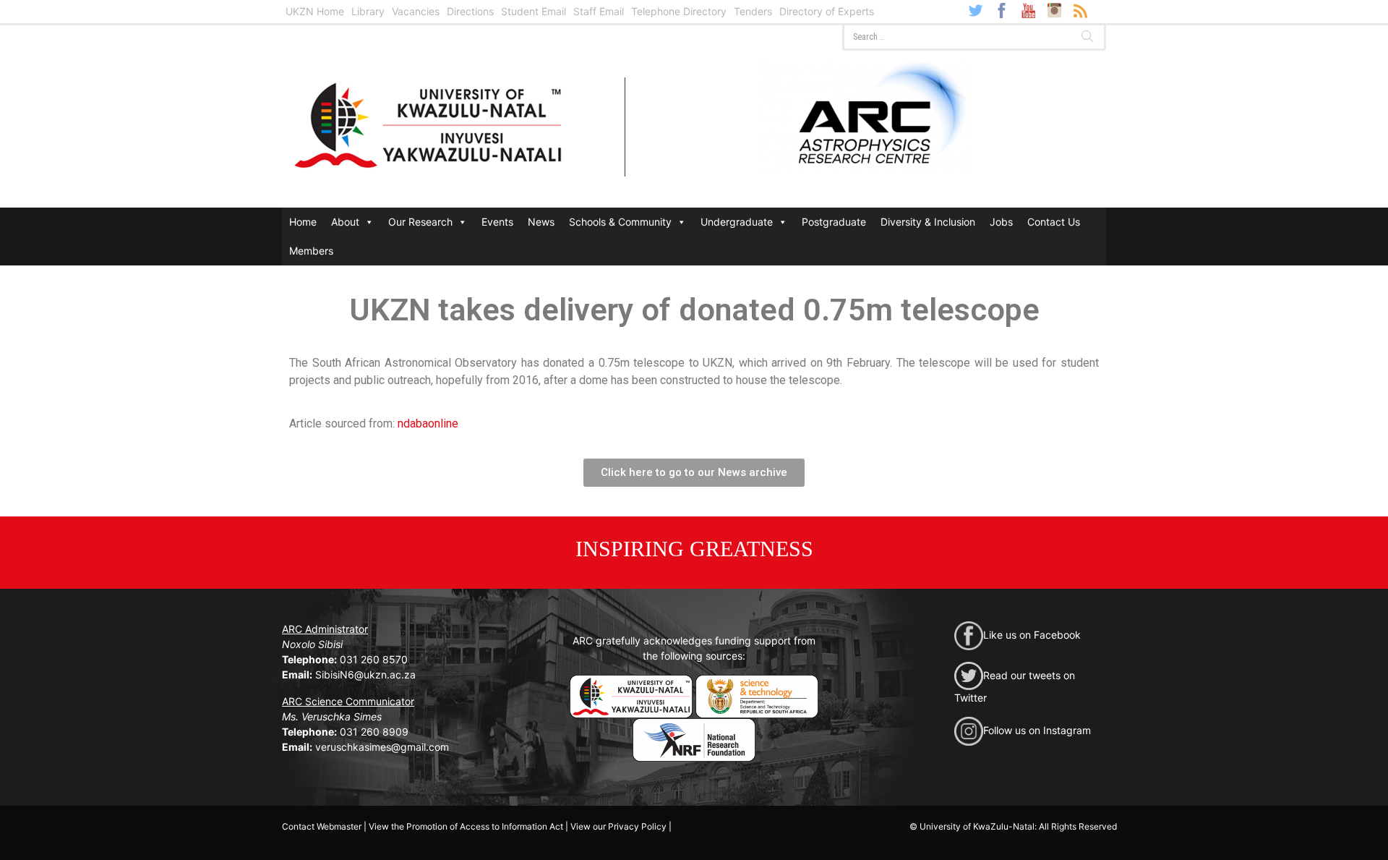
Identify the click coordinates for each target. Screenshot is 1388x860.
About (345, 222)
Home (303, 222)
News (541, 222)
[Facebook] (1002, 10)
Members (311, 250)
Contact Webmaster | (324, 826)
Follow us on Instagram (1037, 730)
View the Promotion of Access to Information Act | (468, 826)
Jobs (1001, 222)
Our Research (420, 222)
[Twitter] (976, 10)
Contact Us (1053, 222)
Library (368, 11)
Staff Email (598, 11)
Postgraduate (834, 222)
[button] (694, 473)
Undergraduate (737, 222)
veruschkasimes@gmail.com (382, 747)
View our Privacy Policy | (621, 826)
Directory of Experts (826, 11)
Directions (470, 11)
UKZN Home (315, 11)
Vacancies (416, 11)
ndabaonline (428, 423)
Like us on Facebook (1032, 635)
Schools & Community (620, 222)
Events (497, 222)
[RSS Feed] (1080, 10)
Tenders (753, 11)
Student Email (533, 11)
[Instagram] (1054, 10)
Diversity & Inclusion (928, 222)
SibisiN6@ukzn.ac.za (365, 674)
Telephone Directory (679, 11)
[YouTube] (1028, 10)
